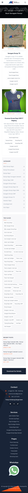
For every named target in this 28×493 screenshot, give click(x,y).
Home (5, 10)
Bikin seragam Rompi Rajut (10, 229)
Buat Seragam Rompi (13, 72)
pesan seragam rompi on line (14, 78)
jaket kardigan (19, 245)
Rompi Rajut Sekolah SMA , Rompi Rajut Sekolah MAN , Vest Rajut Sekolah (13, 343)
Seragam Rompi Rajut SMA (11, 190)
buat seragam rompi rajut (10, 238)
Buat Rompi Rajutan (9, 235)
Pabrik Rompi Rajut (8, 255)
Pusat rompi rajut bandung (10, 284)
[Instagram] (14, 403)
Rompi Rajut (7, 173)
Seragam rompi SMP (13, 152)
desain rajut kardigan (9, 242)
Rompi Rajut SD (18, 140)
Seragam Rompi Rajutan (10, 313)
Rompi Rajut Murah (8, 294)
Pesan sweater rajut (9, 271)
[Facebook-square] (10, 403)
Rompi (20, 284)
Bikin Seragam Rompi (9, 225)
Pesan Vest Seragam (9, 277)
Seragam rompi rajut (9, 310)
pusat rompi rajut (8, 281)
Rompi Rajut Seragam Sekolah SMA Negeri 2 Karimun (13, 359)
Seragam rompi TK (14, 84)
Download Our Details (14, 371)
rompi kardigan (7, 287)
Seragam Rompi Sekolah (13, 149)
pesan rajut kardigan (9, 258)
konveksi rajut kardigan (9, 248)
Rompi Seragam (8, 307)
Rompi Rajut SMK (8, 180)
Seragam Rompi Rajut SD (10, 187)
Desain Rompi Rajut (8, 245)
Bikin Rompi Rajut (8, 166)
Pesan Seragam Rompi (14, 75)
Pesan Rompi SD (19, 261)
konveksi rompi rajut (18, 251)
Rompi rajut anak (17, 290)
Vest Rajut (6, 207)
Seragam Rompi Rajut (9, 183)
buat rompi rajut (8, 232)
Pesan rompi (19, 258)
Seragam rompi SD (14, 81)
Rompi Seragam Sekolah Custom (12, 352)
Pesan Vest (18, 271)
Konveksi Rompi (7, 251)
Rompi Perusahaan (8, 170)
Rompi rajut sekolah (8, 297)
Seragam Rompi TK (14, 53)
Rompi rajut (16, 287)
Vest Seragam (7, 326)
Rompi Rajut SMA (8, 143)
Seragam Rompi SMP (9, 194)
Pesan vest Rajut (8, 274)
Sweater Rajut (7, 200)
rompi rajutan (7, 290)
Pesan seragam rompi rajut (10, 268)
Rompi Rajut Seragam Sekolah (12, 176)
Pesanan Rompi (9, 140)
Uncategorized (7, 204)
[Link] (17, 403)
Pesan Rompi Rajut (8, 261)
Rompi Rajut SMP (18, 143)
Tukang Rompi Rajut (9, 323)
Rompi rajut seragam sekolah (11, 300)
